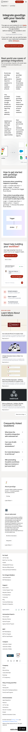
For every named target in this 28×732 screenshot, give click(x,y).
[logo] (5, 1)
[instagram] (8, 661)
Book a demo (8, 259)
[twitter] (14, 661)
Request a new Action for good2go (14, 45)
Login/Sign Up (19, 1)
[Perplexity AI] (21, 610)
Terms (17, 719)
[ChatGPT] (16, 610)
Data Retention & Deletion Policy (10, 721)
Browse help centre (10, 255)
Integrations (4, 5)
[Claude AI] (19, 610)
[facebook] (11, 661)
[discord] (20, 661)
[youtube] (17, 661)
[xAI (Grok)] (24, 610)
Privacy (13, 719)
